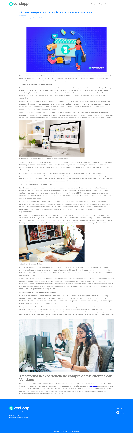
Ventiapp (93, 386)
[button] (96, 4)
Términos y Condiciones (60, 431)
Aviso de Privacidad (73, 431)
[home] (19, 4)
